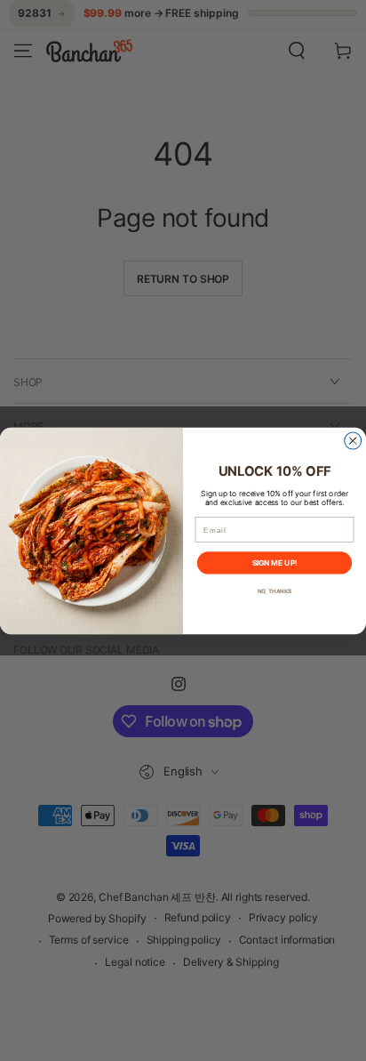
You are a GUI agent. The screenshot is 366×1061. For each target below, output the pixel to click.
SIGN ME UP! (275, 562)
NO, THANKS (275, 590)
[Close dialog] (353, 440)
